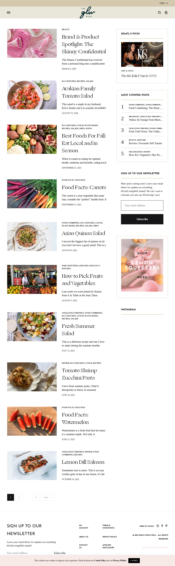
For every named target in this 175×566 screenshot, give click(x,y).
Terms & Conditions (108, 527)
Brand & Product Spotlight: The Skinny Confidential (84, 44)
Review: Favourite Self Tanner (145, 143)
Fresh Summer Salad (78, 329)
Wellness (80, 180)
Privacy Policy (110, 537)
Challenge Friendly (73, 313)
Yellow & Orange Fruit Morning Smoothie (152, 119)
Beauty (66, 29)
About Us (83, 537)
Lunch (80, 125)
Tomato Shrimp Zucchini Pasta (79, 374)
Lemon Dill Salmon (83, 462)
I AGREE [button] (134, 560)
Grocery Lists (86, 266)
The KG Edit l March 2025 (138, 75)
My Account (83, 527)
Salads (89, 81)
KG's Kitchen (69, 81)
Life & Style (127, 71)
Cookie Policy (100, 560)
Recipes (81, 81)
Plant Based (91, 125)
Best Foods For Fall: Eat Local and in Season (84, 143)
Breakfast (134, 116)
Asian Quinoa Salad (83, 233)
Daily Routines (70, 266)
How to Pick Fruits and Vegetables (82, 279)
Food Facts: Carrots (84, 187)
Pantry (147, 152)
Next (46, 497)
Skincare (141, 140)
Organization (136, 152)
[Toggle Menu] (8, 13)
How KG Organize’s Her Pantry (146, 154)
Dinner (65, 363)
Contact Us (83, 546)
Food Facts (68, 180)
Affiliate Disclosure (108, 546)
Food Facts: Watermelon (75, 418)
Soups (89, 128)
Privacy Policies (119, 560)
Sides (82, 128)
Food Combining (70, 223)
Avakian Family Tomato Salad (79, 92)
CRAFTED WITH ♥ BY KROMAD (155, 548)
